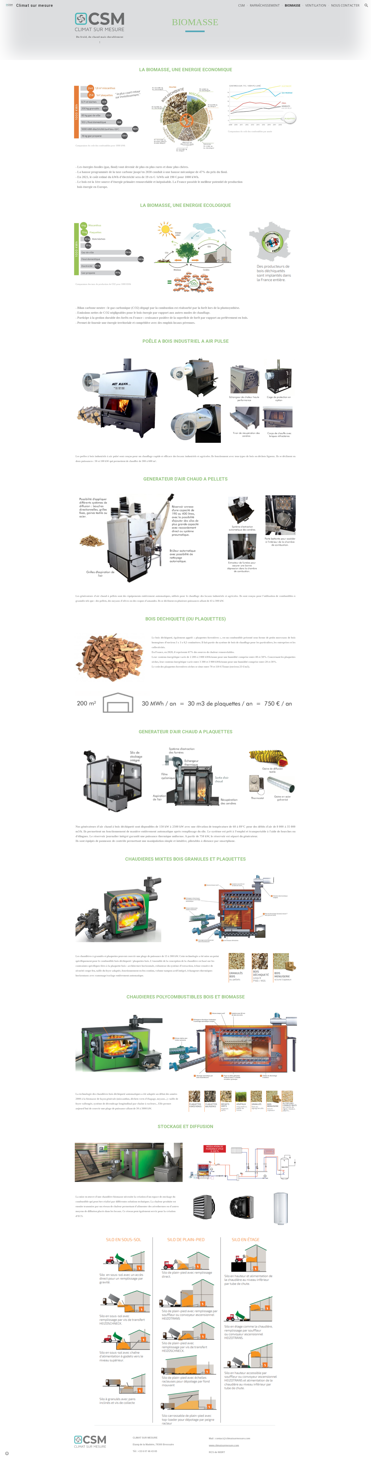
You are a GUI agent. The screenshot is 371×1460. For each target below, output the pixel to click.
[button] (366, 5)
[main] (99, 39)
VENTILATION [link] (315, 5)
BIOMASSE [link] (292, 5)
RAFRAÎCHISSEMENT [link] (265, 5)
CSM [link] (241, 5)
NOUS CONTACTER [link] (345, 5)
